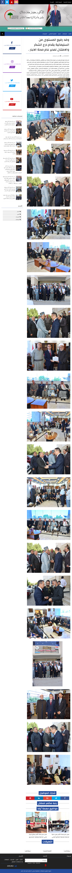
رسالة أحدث (67, 851)
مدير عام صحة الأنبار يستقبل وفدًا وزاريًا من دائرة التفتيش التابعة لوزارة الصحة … (9, 131)
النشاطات (64, 34)
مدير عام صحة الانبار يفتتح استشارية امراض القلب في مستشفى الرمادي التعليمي (9, 123)
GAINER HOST (43, 863)
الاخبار (70, 34)
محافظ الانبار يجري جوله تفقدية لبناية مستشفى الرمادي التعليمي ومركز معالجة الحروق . (9, 197)
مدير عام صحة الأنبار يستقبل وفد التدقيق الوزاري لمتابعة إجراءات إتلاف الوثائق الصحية (9, 144)
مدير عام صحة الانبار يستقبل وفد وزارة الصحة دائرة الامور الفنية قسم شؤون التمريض (9, 189)
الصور (59, 34)
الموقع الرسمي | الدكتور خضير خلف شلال (30, 871)
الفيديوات (44, 34)
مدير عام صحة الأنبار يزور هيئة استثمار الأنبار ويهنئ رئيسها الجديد (9, 152)
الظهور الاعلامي (52, 34)
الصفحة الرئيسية (67, 2)
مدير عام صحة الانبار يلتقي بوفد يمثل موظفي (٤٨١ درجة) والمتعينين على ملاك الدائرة (9, 160)
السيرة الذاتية (59, 2)
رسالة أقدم (27, 851)
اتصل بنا (52, 2)
